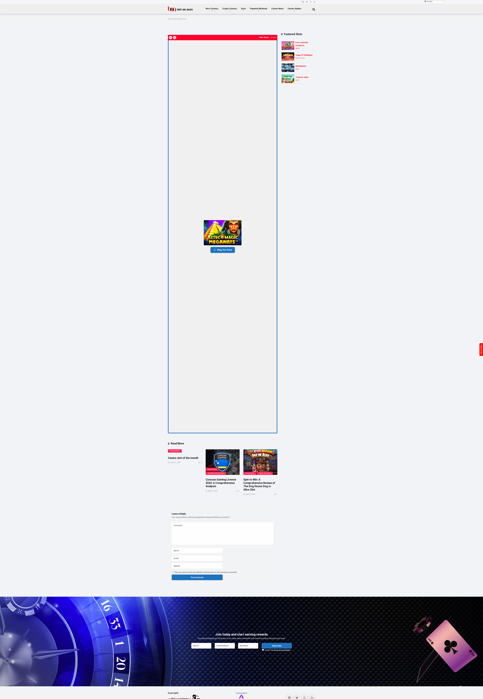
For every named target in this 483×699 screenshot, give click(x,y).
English (430, 1)
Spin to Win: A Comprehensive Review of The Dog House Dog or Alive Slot (259, 484)
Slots (243, 8)
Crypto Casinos (229, 8)
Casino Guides (294, 8)
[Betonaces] (180, 7)
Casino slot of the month (183, 458)
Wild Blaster (300, 66)
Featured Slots (175, 451)
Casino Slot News (265, 473)
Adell (297, 69)
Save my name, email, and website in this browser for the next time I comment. (206, 572)
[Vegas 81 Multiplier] (288, 56)
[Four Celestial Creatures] (288, 45)
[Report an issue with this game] (170, 37)
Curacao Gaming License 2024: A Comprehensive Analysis (221, 483)
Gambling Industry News (216, 473)
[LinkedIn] (314, 2)
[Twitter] (307, 2)
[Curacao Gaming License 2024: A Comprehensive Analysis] (223, 462)
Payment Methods (258, 8)
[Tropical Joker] (288, 79)
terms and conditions (282, 650)
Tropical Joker (302, 77)
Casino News (277, 8)
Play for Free (224, 250)
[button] (223, 232)
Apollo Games (300, 58)
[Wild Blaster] (288, 67)
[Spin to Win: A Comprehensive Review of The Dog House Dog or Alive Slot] (260, 462)
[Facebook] (303, 2)
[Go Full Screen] (174, 37)
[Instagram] (310, 2)
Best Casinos (212, 8)
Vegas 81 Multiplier (304, 55)
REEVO (297, 48)
